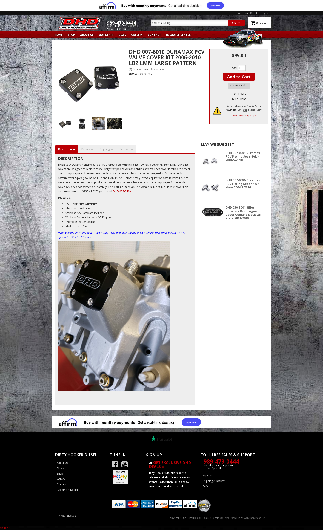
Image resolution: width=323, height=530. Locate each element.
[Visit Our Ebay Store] (125, 477)
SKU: (132, 73)
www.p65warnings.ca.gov (244, 115)
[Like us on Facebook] (116, 464)
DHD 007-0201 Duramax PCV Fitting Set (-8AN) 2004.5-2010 (243, 156)
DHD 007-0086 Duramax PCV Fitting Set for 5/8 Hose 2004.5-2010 (243, 183)
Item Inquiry (239, 93)
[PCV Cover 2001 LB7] (114, 123)
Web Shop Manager (254, 518)
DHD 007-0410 (122, 191)
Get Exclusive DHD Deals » (170, 464)
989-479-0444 (221, 461)
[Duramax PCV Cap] (98, 123)
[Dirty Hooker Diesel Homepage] (79, 20)
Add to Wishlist (239, 85)
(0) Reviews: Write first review (146, 69)
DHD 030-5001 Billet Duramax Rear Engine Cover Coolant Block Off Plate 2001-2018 (243, 212)
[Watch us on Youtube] (126, 464)
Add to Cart (239, 76)
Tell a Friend (239, 99)
